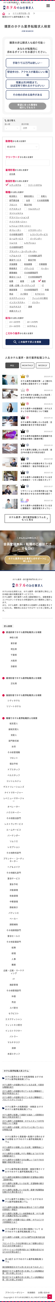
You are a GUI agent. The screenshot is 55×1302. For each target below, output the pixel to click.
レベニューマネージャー (20, 226)
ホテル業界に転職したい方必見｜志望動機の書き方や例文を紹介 (23, 1185)
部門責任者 (14, 200)
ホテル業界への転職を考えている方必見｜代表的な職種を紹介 (23, 1086)
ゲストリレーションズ (19, 217)
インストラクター (17, 302)
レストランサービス (39, 234)
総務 (11, 281)
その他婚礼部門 (35, 256)
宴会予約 (32, 260)
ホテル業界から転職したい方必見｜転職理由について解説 (23, 1148)
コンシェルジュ (16, 213)
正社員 (12, 174)
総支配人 (13, 196)
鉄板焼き (13, 268)
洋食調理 (13, 264)
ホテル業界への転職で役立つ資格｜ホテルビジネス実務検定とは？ (23, 1221)
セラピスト (40, 294)
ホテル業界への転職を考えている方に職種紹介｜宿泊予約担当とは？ (23, 1092)
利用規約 (31, 1292)
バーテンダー (36, 239)
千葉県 (14, 655)
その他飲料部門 (16, 247)
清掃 (30, 307)
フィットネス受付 (40, 298)
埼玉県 (14, 649)
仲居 (47, 290)
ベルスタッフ (34, 209)
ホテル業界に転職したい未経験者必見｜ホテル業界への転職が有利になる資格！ (23, 1215)
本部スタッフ (15, 311)
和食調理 (28, 264)
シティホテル (15, 185)
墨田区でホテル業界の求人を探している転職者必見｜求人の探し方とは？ (23, 1272)
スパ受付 (24, 294)
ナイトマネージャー (18, 222)
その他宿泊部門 (16, 234)
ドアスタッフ (15, 209)
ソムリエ (13, 243)
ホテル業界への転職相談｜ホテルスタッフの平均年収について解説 (23, 1122)
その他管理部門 (31, 290)
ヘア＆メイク (15, 256)
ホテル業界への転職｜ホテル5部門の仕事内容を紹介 (23, 1238)
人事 (33, 281)
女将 (28, 200)
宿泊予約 (28, 205)
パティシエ (29, 268)
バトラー (36, 302)
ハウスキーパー (35, 230)
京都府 (14, 666)
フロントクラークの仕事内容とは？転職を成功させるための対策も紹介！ (23, 1244)
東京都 (14, 643)
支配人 (44, 196)
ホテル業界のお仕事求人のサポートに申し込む (27, 559)
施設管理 (13, 290)
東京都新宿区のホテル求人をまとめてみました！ (23, 1267)
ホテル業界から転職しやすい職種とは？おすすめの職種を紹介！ (23, 1155)
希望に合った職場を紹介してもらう (27, 106)
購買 (44, 281)
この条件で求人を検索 (29, 342)
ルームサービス (16, 239)
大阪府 (14, 661)
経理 (22, 281)
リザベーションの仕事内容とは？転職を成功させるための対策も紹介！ (23, 1251)
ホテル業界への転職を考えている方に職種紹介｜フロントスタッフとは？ (23, 1098)
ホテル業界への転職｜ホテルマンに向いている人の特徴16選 (23, 1128)
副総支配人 (29, 196)
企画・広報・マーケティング (22, 285)
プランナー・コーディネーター (23, 251)
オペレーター (15, 230)
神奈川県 (14, 638)
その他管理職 (43, 200)
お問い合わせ (44, 1292)
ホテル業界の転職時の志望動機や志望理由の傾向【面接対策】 (23, 1178)
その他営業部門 (35, 277)
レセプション (30, 243)
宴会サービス (15, 260)
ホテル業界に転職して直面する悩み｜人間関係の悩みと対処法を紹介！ (23, 1116)
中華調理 (43, 264)
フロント (13, 205)
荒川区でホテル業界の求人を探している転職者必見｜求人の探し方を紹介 (23, 1278)
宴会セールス (15, 277)
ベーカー (45, 268)
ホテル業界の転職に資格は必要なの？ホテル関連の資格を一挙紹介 (23, 1208)
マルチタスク (15, 307)
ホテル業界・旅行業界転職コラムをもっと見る (27, 518)
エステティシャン (17, 298)
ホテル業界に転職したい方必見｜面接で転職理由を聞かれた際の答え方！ (23, 1191)
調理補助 (13, 273)
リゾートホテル (35, 185)
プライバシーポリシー (14, 1292)
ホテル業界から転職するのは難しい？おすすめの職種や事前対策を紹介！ (23, 1161)
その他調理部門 (31, 273)
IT (43, 285)
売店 (11, 294)
